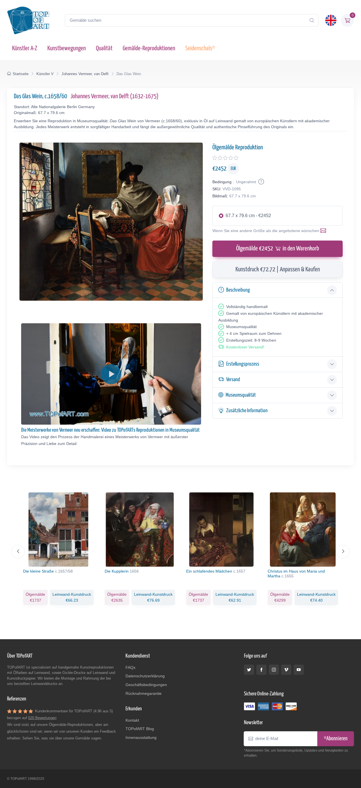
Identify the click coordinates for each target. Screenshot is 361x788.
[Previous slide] (18, 551)
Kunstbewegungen (66, 48)
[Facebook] (261, 670)
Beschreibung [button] (238, 290)
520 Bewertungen (42, 718)
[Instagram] (274, 670)
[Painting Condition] (260, 182)
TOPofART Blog (140, 728)
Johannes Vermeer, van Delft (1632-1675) (115, 96)
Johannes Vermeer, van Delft (85, 74)
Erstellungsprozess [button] (242, 364)
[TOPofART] (28, 20)
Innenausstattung (141, 737)
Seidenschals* (200, 48)
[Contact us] (324, 230)
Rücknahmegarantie (144, 693)
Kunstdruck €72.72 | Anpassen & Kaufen (277, 269)
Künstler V (45, 74)
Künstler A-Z (24, 48)
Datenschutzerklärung (145, 676)
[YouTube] (299, 670)
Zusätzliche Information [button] (247, 410)
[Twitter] (249, 670)
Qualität (104, 48)
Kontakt (132, 720)
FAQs (130, 667)
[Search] (311, 20)
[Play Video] (111, 374)
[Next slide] (343, 551)
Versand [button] (233, 379)
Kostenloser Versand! (245, 347)
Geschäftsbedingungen (146, 684)
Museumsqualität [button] (241, 395)
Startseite (20, 74)
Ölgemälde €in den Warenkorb (277, 248)
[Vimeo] (286, 670)
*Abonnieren (335, 738)
